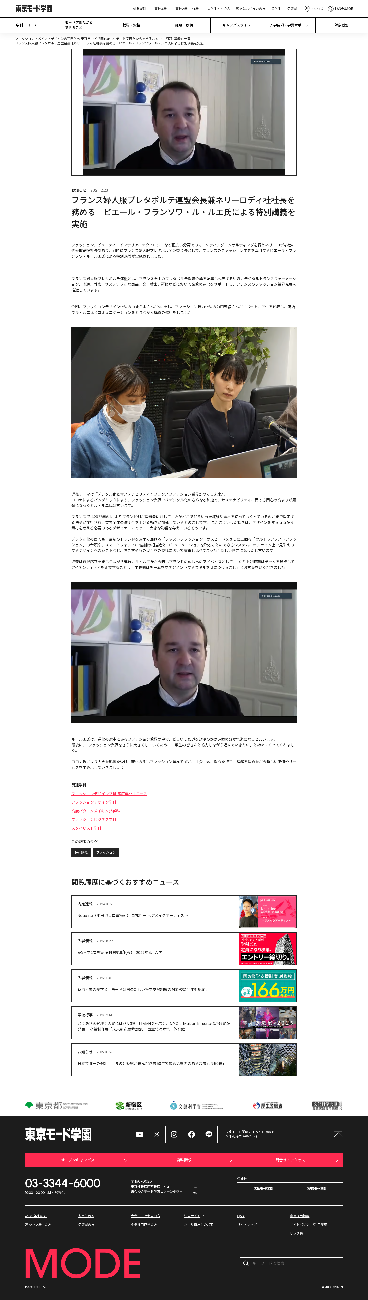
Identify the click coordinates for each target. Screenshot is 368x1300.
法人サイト (192, 1216)
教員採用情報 (299, 1216)
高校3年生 (161, 8)
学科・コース (26, 25)
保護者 (292, 8)
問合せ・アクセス (290, 1160)
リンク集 (296, 1233)
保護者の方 (86, 1224)
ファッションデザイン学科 (93, 802)
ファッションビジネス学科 (93, 819)
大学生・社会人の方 (145, 1216)
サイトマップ (247, 1224)
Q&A (241, 1216)
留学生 (276, 8)
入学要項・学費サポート (289, 25)
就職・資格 (131, 25)
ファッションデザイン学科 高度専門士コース (109, 793)
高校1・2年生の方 (38, 1224)
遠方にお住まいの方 (250, 8)
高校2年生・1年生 (188, 8)
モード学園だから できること (79, 25)
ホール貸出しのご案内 (200, 1224)
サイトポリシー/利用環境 (308, 1224)
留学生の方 (86, 1216)
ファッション (106, 852)
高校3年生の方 (36, 1216)
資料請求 (184, 1160)
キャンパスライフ (237, 25)
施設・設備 (184, 25)
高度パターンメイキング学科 (95, 811)
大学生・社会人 (218, 8)
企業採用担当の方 (144, 1224)
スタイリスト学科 (86, 828)
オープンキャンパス (78, 1160)
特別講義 (81, 852)
